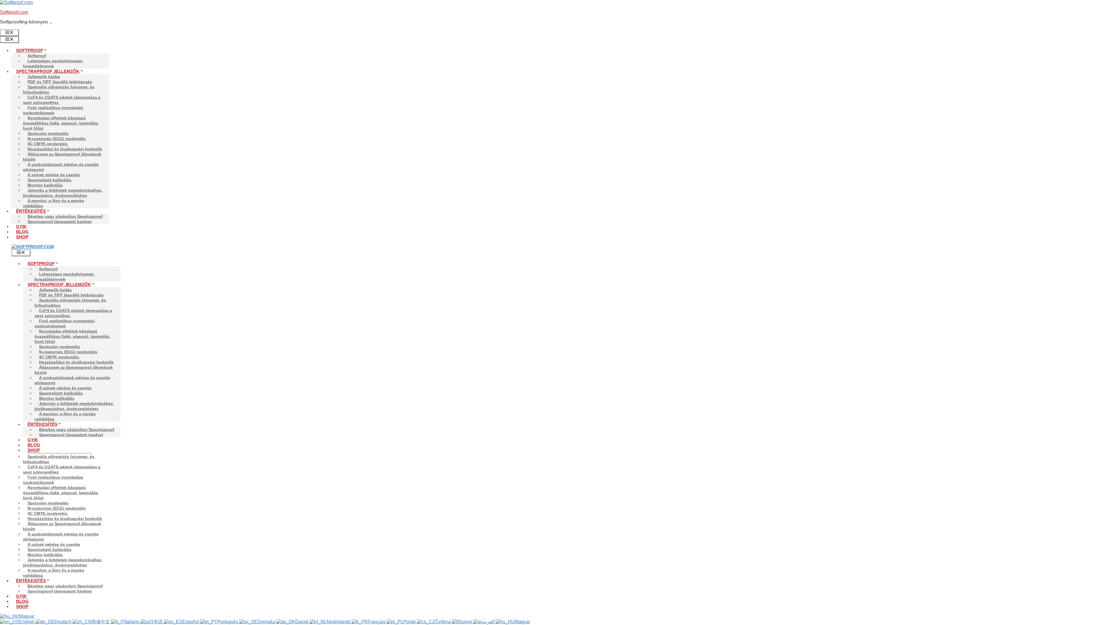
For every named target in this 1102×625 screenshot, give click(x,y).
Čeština (443, 621)
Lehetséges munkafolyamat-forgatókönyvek (53, 63)
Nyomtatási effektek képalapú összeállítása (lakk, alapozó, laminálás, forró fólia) (61, 123)
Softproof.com (14, 12)
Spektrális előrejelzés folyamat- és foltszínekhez (58, 89)
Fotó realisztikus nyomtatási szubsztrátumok (53, 110)
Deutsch (64, 621)
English (27, 621)
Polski (410, 621)
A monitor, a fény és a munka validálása (53, 203)
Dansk (302, 621)
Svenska (266, 621)
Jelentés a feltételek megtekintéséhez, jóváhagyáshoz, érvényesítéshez (62, 193)
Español (191, 621)
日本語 (156, 621)
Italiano (133, 621)
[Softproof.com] (32, 246)
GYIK (21, 226)
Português (228, 621)
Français (377, 621)
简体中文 (101, 621)
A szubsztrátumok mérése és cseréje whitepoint (61, 167)
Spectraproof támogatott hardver (60, 221)
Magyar (26, 616)
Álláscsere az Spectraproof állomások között (62, 157)
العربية (489, 621)
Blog (22, 231)
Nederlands (339, 621)
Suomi (466, 621)
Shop (22, 236)
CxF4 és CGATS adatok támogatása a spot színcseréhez (61, 100)
